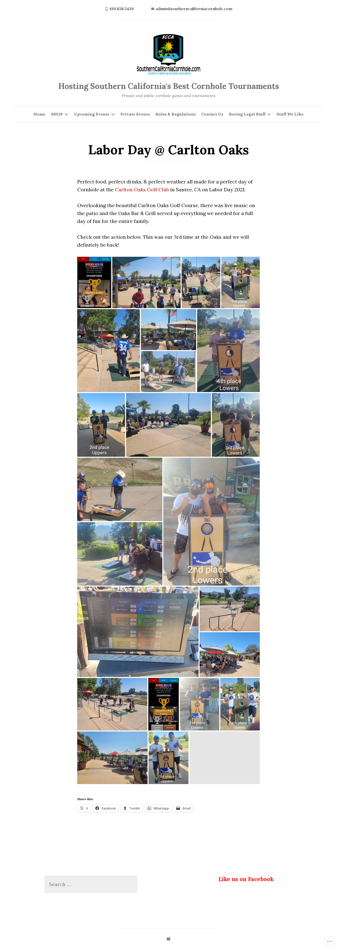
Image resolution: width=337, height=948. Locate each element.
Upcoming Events (91, 114)
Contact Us (212, 114)
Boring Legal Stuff (247, 114)
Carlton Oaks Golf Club (142, 189)
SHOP (57, 114)
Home (39, 114)
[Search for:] (90, 884)
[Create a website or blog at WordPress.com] (168, 939)
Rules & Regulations (175, 114)
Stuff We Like (290, 114)
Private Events (135, 114)
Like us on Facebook (246, 879)
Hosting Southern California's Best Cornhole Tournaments (168, 86)
